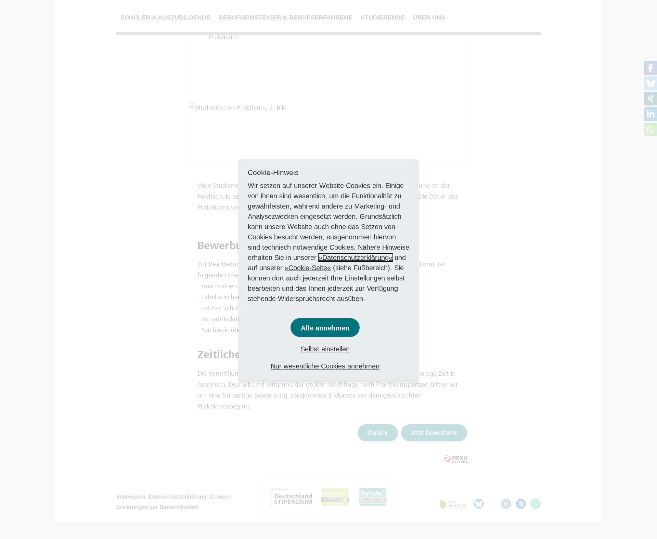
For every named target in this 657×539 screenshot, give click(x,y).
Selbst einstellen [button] (325, 349)
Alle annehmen (325, 328)
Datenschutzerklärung (355, 257)
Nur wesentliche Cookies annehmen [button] (325, 366)
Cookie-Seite (307, 268)
